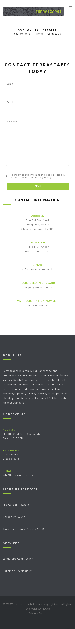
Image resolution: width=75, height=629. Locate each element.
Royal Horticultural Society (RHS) (23, 529)
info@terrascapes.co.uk (37, 269)
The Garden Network (16, 504)
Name (9, 84)
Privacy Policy (37, 613)
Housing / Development (18, 570)
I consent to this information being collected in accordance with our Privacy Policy (37, 176)
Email (9, 102)
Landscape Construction (18, 558)
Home (40, 33)
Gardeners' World (14, 516)
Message (11, 121)
